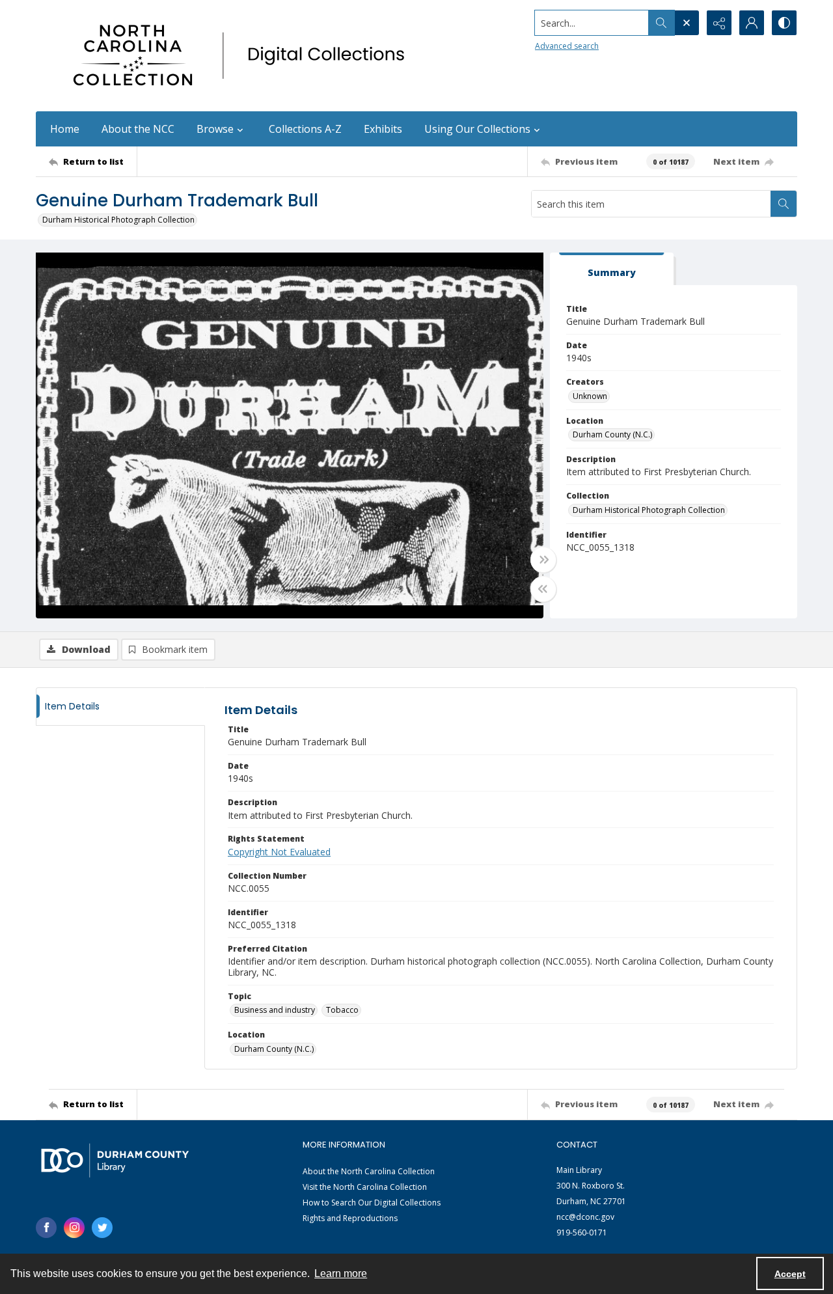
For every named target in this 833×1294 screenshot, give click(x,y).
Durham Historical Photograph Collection (118, 219)
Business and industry (274, 1009)
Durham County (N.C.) (612, 434)
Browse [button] (215, 129)
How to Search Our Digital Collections (372, 1202)
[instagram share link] (74, 1227)
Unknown (590, 396)
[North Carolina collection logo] (243, 56)
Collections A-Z (305, 129)
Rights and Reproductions (350, 1218)
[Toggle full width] (543, 560)
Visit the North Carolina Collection (365, 1186)
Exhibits (383, 129)
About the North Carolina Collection (369, 1171)
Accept (790, 1274)
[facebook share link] (46, 1227)
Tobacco (342, 1009)
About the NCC (138, 129)
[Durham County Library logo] (115, 1160)
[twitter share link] (102, 1227)
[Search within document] (784, 204)
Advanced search (567, 45)
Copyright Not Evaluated (279, 852)
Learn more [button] (340, 1273)
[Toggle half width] (543, 589)
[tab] (612, 269)
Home (64, 129)
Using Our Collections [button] (477, 129)
